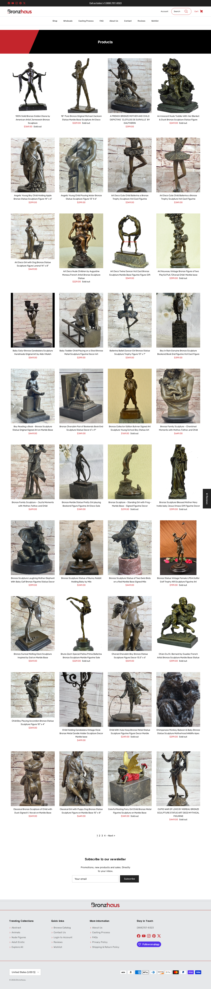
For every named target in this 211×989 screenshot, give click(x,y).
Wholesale (67, 21)
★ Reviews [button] (207, 498)
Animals (16, 932)
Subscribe (129, 878)
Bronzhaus (20, 980)
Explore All (17, 947)
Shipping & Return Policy (105, 947)
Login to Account (63, 937)
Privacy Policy (100, 942)
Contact (128, 21)
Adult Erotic (18, 942)
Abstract (16, 927)
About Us (114, 21)
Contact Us (60, 932)
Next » (111, 835)
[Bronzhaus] (20, 11)
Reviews (141, 21)
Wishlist (154, 21)
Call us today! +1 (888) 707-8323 (105, 3)
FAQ (101, 21)
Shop (55, 21)
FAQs (95, 937)
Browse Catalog (62, 927)
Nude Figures (19, 937)
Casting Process (86, 21)
